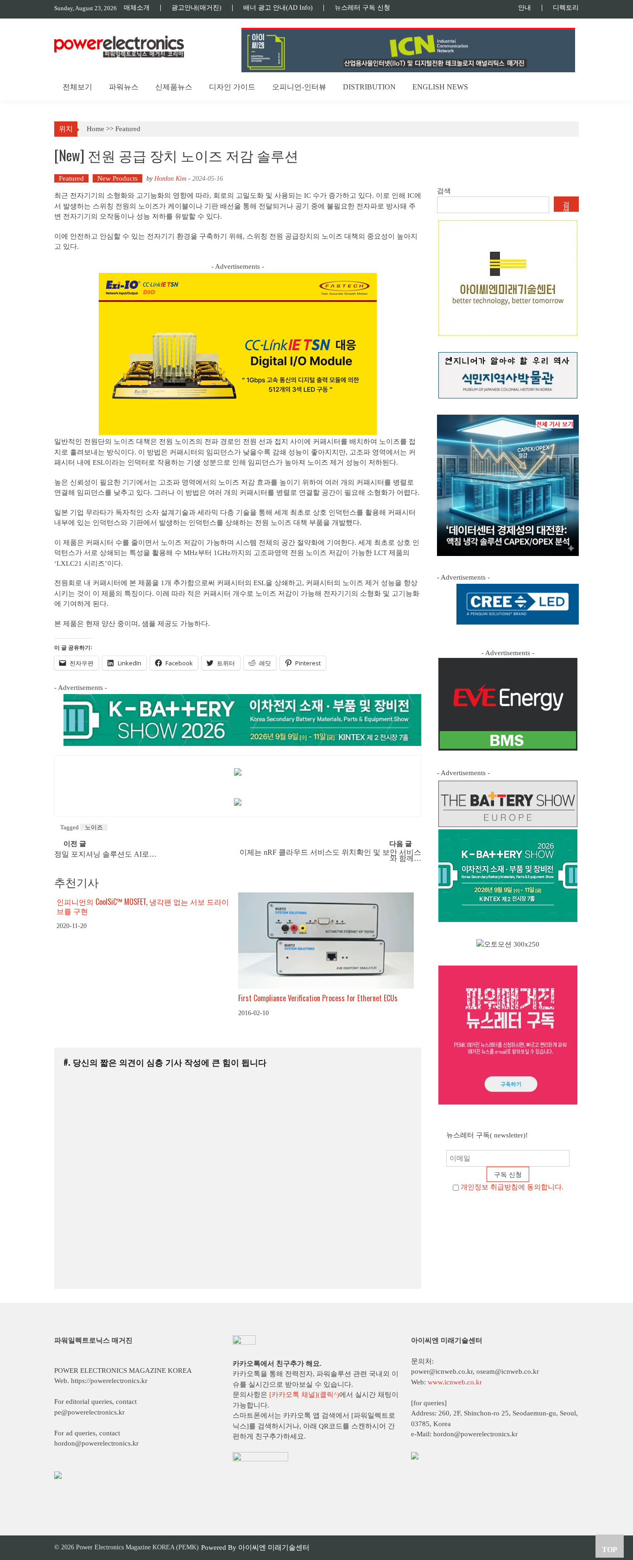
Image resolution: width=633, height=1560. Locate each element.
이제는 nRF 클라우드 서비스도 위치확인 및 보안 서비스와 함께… (330, 855)
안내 (524, 8)
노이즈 (94, 827)
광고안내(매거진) (196, 8)
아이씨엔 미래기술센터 (274, 1547)
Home (95, 129)
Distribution (369, 87)
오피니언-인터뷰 (299, 87)
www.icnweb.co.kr (455, 1382)
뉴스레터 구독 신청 (362, 8)
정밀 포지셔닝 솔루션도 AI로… (105, 854)
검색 (444, 191)
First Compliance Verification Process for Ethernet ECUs (318, 998)
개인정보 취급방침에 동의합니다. (512, 1187)
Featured (127, 129)
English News (440, 87)
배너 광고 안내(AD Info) (278, 8)
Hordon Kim (170, 178)
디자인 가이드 (232, 87)
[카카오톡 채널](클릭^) (304, 1394)
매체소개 (137, 8)
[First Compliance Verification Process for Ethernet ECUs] (325, 940)
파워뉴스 (124, 87)
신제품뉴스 (173, 87)
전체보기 (77, 87)
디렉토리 (566, 8)
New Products (117, 178)
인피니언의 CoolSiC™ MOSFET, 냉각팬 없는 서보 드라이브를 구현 (143, 906)
